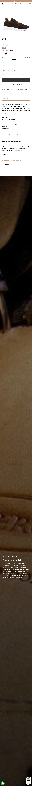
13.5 (14, 75)
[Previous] (4, 20)
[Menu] (3, 4)
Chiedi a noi (7, 164)
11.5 (19, 70)
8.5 (14, 66)
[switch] (28, 784)
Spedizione (5, 134)
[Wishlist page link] (26, 4)
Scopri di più (4, 154)
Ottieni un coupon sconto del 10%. (16, 1)
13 (9, 75)
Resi (18, 134)
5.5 (9, 61)
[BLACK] (6, 53)
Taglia (3, 57)
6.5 (19, 61)
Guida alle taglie (27, 57)
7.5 (4, 66)
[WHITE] (3, 53)
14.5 (24, 75)
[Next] (28, 20)
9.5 (24, 66)
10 (4, 70)
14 (19, 75)
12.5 (4, 75)
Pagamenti (12, 134)
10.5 (9, 70)
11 (14, 70)
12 (24, 70)
